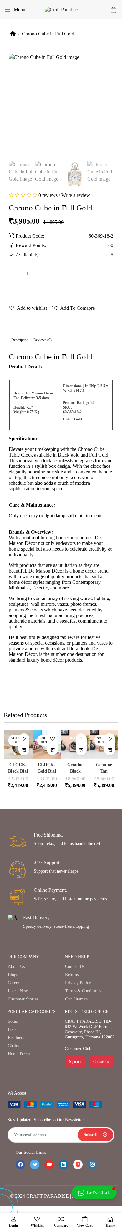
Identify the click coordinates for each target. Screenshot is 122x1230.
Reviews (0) (42, 340)
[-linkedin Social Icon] (63, 1164)
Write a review (75, 195)
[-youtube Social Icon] (49, 1164)
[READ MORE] (23, 749)
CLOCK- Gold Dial (47, 768)
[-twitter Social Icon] (34, 1164)
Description (19, 340)
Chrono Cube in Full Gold (48, 33)
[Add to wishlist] (23, 738)
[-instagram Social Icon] (92, 1164)
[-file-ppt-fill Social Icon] (78, 1164)
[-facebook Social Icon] (20, 1164)
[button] (94, 1192)
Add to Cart (56, 290)
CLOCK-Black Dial (18, 768)
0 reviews (48, 195)
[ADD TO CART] (81, 749)
